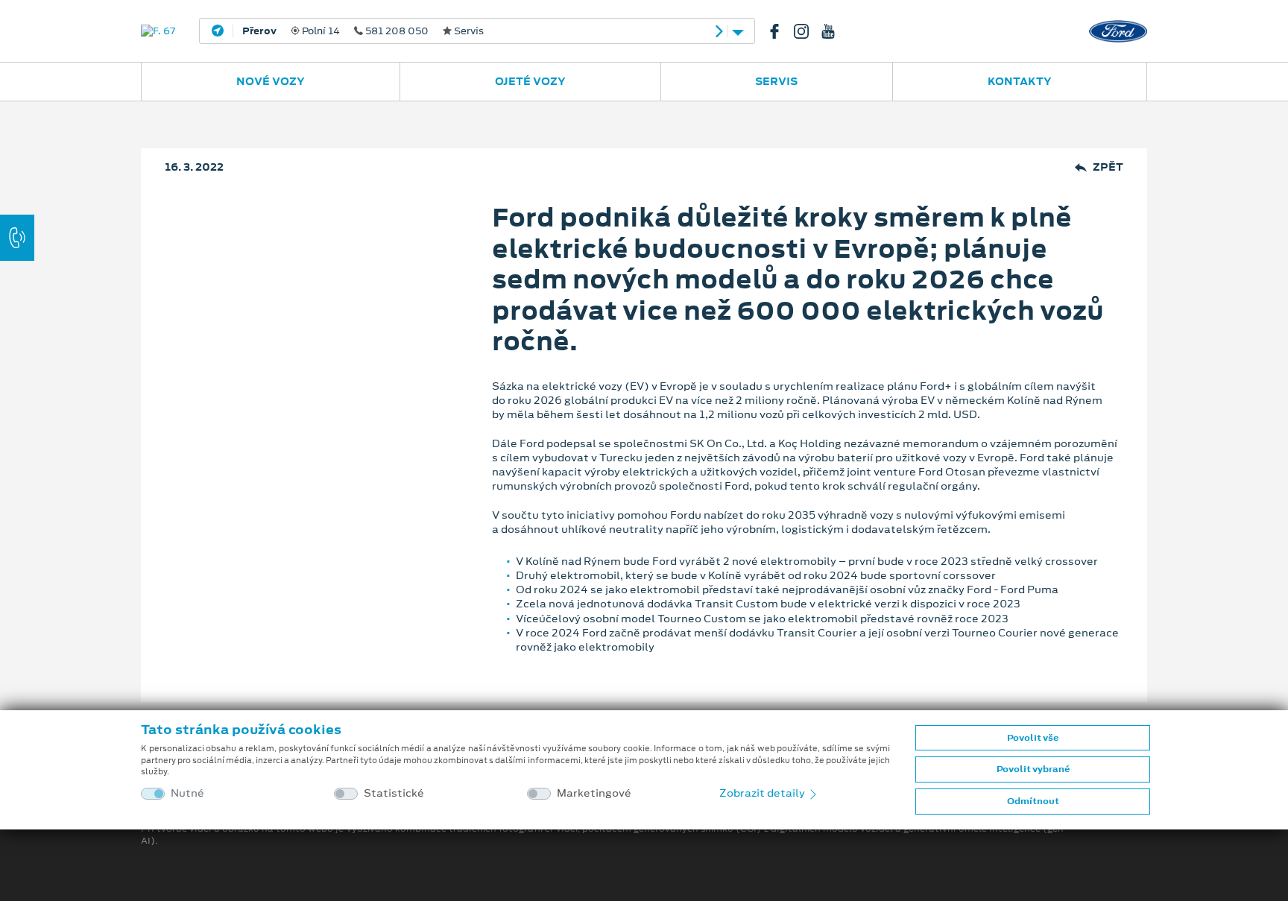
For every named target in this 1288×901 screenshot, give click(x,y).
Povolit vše (1032, 738)
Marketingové (594, 793)
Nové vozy (270, 81)
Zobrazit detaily (763, 792)
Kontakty (1020, 81)
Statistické (394, 793)
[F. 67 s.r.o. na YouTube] (834, 31)
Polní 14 (363, 31)
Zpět (1108, 167)
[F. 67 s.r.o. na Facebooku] (780, 31)
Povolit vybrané (1033, 769)
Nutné (187, 793)
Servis (776, 81)
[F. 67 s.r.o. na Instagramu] (807, 31)
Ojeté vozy (530, 81)
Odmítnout (1033, 801)
